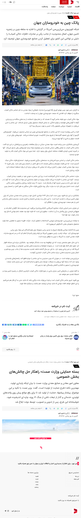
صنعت (70, 17)
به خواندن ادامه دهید (40, 438)
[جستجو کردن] (14, 2)
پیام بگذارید (9, 349)
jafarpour (75, 50)
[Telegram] (5, 511)
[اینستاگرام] (8, 511)
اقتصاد (76, 17)
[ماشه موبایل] (77, 2)
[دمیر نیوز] (67, 2)
